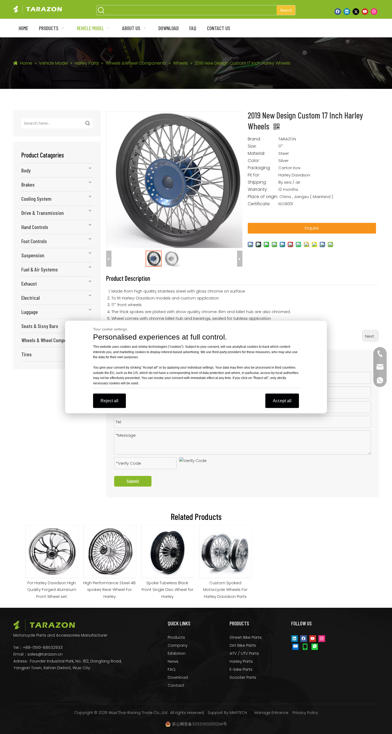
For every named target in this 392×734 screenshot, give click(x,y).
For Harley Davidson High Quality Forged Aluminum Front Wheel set (51, 589)
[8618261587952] (314, 646)
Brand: (254, 139)
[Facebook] (337, 11)
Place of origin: (263, 197)
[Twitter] (356, 11)
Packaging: (259, 168)
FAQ (171, 669)
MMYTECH (238, 712)
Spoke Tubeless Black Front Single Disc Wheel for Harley (167, 589)
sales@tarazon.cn (45, 654)
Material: (256, 153)
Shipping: (257, 182)
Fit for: (254, 175)
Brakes (28, 184)
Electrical (30, 297)
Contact (176, 685)
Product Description (128, 278)
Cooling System (36, 198)
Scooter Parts (243, 677)
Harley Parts (241, 661)
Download (178, 677)
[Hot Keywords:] (88, 123)
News (173, 661)
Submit (133, 481)
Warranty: (258, 189)
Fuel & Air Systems (39, 269)
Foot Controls (34, 241)
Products (176, 637)
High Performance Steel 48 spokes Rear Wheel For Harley (109, 589)
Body (26, 170)
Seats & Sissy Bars (39, 326)
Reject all (109, 400)
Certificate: (259, 204)
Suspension (32, 255)
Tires (26, 354)
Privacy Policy (305, 712)
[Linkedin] (346, 11)
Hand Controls (34, 227)
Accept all (282, 400)
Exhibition (177, 653)
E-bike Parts (241, 669)
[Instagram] (374, 11)
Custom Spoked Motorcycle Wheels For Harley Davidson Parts (225, 589)
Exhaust (29, 283)
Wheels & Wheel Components (49, 340)
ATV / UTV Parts (244, 653)
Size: (252, 146)
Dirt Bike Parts (243, 645)
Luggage (29, 312)
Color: (254, 161)
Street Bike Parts (246, 637)
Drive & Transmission (42, 213)
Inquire (312, 228)
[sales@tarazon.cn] (295, 646)
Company (177, 645)
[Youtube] (365, 11)
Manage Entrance (271, 712)
